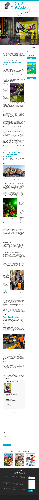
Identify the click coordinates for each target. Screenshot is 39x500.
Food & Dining (6, 481)
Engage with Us (12, 10)
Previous (0, 31)
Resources (27, 12)
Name (4, 428)
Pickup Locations (14, 487)
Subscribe (14, 479)
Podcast (27, 10)
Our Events (15, 482)
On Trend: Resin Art (8, 404)
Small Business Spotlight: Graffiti (10, 403)
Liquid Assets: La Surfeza (9, 396)
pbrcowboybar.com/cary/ (7, 268)
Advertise (14, 489)
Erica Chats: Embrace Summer (10, 401)
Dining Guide (23, 10)
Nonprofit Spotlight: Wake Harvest (11, 400)
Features (5, 478)
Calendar (18, 10)
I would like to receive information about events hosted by (30, 55)
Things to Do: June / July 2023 (10, 406)
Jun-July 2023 (15, 381)
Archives (31, 78)
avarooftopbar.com (6, 314)
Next (38, 31)
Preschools (23, 489)
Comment (5, 418)
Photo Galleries (7, 488)
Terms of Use (23, 491)
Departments (7, 10)
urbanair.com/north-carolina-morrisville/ (10, 150)
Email (4, 432)
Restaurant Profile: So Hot (9, 399)
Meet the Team (15, 484)
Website (4, 436)
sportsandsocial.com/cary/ (7, 237)
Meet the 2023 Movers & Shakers (10, 393)
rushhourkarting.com (7, 378)
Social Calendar (22, 477)
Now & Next (6, 483)
